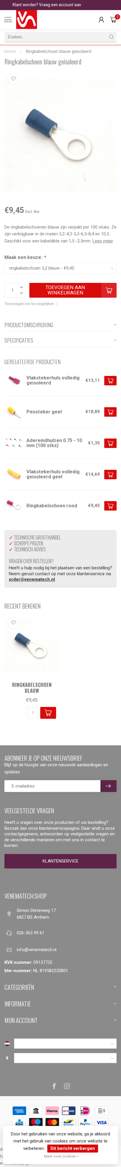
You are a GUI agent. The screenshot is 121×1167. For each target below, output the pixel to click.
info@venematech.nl (36, 949)
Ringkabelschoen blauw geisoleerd (58, 51)
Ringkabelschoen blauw (32, 688)
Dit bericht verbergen (73, 1148)
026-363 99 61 (30, 932)
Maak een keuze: (25, 257)
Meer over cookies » (61, 1156)
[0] (113, 19)
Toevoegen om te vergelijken (29, 303)
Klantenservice (60, 861)
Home (10, 51)
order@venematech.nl (32, 579)
